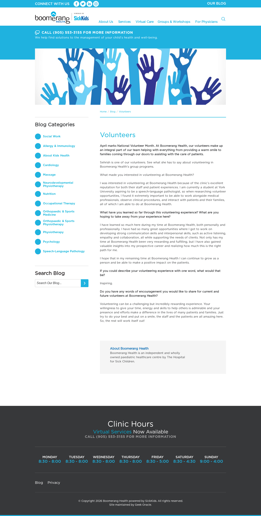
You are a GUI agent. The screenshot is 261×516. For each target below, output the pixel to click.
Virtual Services (112, 431)
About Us (106, 21)
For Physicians (206, 21)
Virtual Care (145, 21)
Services (124, 21)
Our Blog (216, 3)
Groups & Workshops (174, 21)
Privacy (54, 483)
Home (103, 112)
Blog (112, 112)
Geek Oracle (143, 505)
